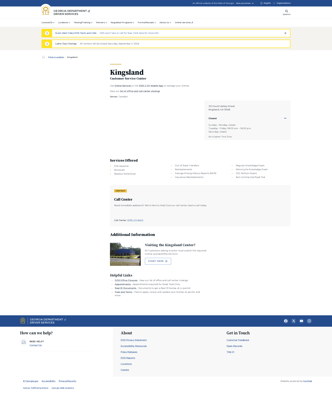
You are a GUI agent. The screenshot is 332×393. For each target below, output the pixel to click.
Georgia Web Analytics (62, 388)
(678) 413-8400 (135, 220)
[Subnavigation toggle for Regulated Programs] (135, 23)
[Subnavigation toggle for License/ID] (55, 23)
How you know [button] (243, 3)
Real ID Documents (126, 288)
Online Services (123, 86)
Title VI (230, 352)
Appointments (123, 284)
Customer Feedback (238, 340)
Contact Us (36, 345)
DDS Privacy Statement (134, 340)
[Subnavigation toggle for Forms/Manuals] (157, 23)
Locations (126, 364)
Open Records (234, 346)
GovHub (307, 381)
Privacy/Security (67, 381)
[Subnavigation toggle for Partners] (108, 23)
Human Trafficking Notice (36, 388)
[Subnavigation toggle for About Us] (172, 23)
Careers (125, 370)
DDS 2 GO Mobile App (151, 86)
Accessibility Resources (134, 346)
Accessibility (49, 381)
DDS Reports (128, 358)
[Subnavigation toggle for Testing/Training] (93, 23)
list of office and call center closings (140, 91)
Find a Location (56, 57)
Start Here (156, 261)
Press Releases (129, 352)
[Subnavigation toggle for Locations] (71, 23)
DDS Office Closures (126, 280)
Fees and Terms (123, 292)
